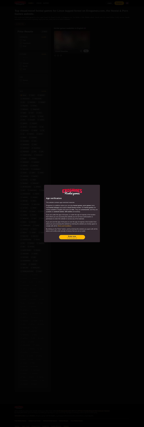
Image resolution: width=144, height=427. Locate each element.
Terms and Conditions (64, 226)
